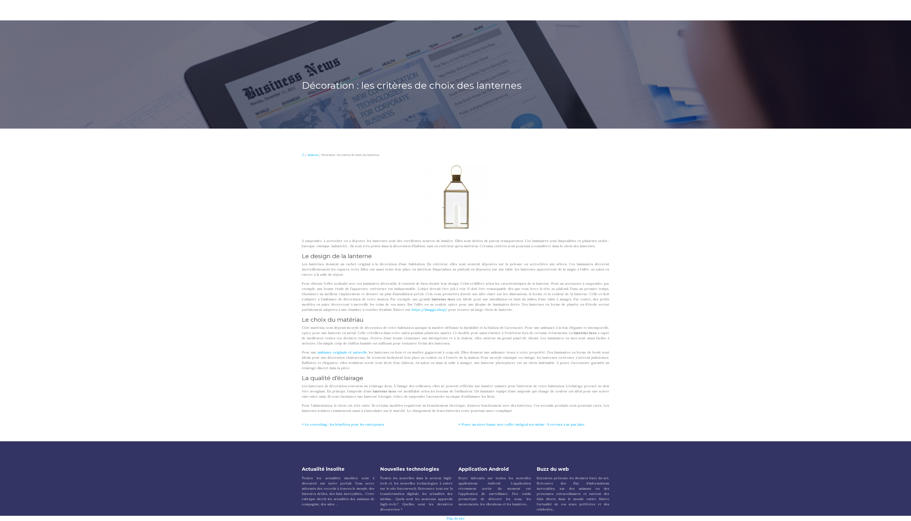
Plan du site (455, 518)
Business (313, 155)
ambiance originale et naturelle (342, 352)
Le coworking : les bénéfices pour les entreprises (344, 424)
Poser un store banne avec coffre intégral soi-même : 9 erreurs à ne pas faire (523, 424)
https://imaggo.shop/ (429, 309)
